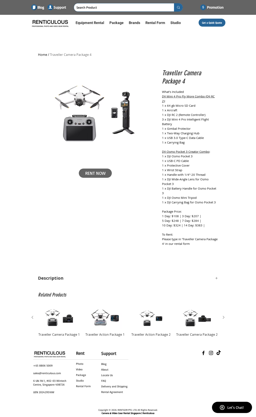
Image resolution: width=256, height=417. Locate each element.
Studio (80, 380)
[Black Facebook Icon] (203, 353)
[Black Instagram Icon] (211, 353)
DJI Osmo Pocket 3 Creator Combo (185, 152)
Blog (104, 364)
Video (79, 369)
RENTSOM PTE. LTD (127, 409)
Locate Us (107, 375)
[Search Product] (178, 7)
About (104, 369)
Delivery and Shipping (114, 386)
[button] (90, 23)
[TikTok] (218, 353)
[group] (128, 325)
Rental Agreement (112, 392)
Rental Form (83, 386)
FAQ (103, 380)
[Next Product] (223, 317)
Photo (79, 363)
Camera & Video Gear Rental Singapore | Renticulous (128, 413)
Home (42, 54)
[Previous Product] (32, 317)
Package (81, 375)
